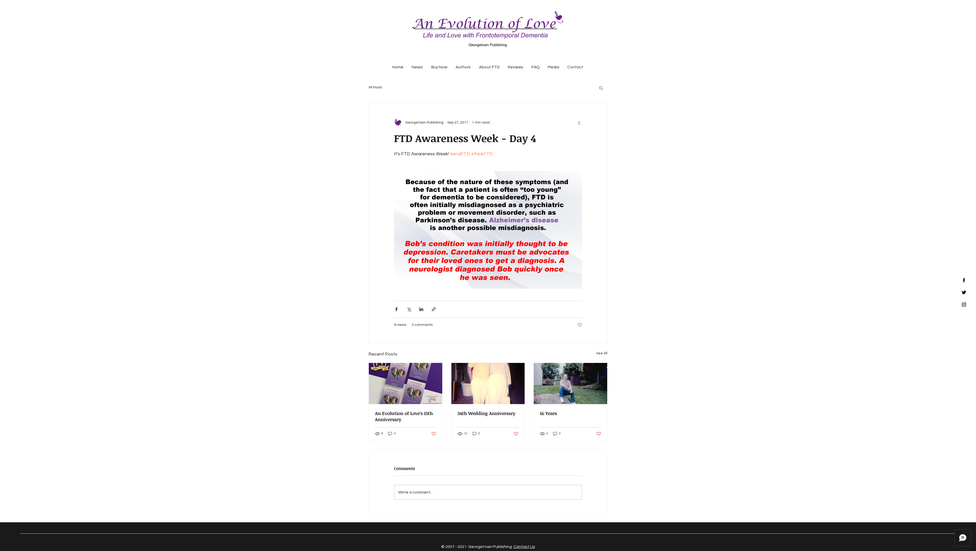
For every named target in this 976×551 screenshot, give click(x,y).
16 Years (548, 413)
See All (601, 353)
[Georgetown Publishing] (964, 280)
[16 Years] (570, 383)
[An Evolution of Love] (964, 292)
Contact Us (524, 547)
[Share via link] (433, 309)
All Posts (375, 87)
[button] (601, 88)
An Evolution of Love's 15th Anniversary (404, 416)
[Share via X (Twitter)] (408, 309)
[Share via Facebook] (396, 309)
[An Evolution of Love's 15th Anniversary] (405, 383)
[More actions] (579, 122)
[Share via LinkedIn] (421, 309)
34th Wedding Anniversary (486, 413)
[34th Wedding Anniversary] (488, 383)
